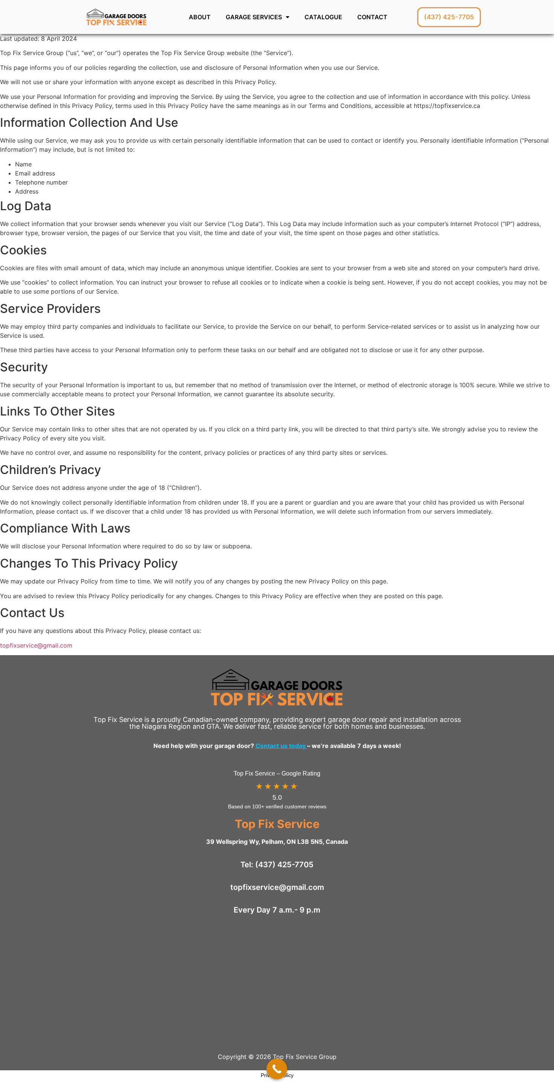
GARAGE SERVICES (254, 17)
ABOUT (200, 17)
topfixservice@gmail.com (36, 645)
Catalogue (323, 17)
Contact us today (281, 745)
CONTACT (372, 17)
